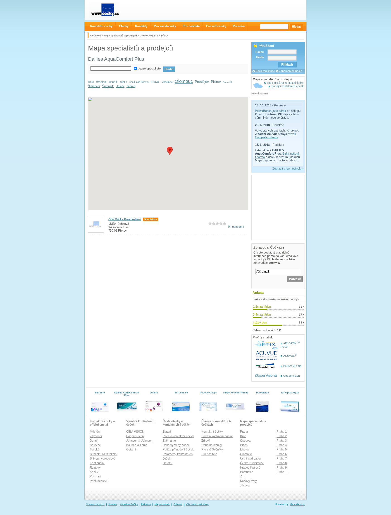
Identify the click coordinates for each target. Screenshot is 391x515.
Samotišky (228, 82)
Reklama (146, 504)
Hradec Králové (250, 467)
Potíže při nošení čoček (178, 449)
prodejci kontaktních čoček (287, 86)
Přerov (216, 82)
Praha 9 (282, 467)
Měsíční (95, 431)
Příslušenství (98, 481)
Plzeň (244, 445)
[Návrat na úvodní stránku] (108, 10)
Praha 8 (282, 463)
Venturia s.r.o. (297, 504)
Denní (94, 440)
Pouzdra (95, 476)
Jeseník (112, 82)
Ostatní (131, 449)
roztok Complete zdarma (275, 135)
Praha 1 (282, 431)
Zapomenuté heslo (290, 71)
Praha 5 (282, 449)
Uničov (120, 86)
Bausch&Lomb (292, 366)
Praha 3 (282, 440)
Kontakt (112, 504)
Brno (243, 436)
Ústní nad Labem (251, 458)
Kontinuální (97, 463)
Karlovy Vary (248, 481)
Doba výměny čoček (176, 445)
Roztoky (95, 467)
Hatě (91, 82)
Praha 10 (282, 472)
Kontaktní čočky (212, 431)
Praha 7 (282, 458)
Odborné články (211, 445)
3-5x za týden (262, 314)
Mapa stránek (162, 504)
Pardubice (246, 472)
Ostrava (245, 440)
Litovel (155, 82)
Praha (244, 431)
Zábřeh (130, 86)
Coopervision (291, 375)
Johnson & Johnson (139, 440)
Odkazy (178, 504)
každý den (260, 322)
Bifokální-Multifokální (103, 454)
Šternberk (94, 86)
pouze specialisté (149, 68)
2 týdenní (96, 436)
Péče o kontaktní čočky (178, 436)
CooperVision (135, 436)
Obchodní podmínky (197, 504)
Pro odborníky (216, 26)
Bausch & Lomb (136, 445)
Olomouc (184, 81)
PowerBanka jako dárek (270, 111)
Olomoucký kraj (149, 35)
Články (124, 26)
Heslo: (260, 57)
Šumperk (108, 86)
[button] (170, 151)
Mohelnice (167, 82)
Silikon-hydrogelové (102, 458)
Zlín (242, 476)
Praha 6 (282, 454)
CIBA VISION (135, 431)
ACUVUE (289, 356)
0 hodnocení (236, 226)
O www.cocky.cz (95, 504)
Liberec (245, 449)
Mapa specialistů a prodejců (120, 35)
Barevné (95, 445)
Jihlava (244, 485)
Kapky (94, 472)
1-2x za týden (262, 306)
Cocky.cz (95, 35)
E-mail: (260, 52)
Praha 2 (282, 436)
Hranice (101, 82)
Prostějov (202, 82)
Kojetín (123, 82)
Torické (94, 449)
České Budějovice (252, 463)
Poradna (239, 26)
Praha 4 (282, 445)
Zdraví (167, 431)
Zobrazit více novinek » (287, 168)
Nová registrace (265, 71)
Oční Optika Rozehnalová (124, 219)
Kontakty (141, 26)
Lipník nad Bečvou (139, 82)
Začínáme (169, 440)
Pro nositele (209, 454)
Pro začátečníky (212, 449)
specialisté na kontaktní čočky (285, 82)
